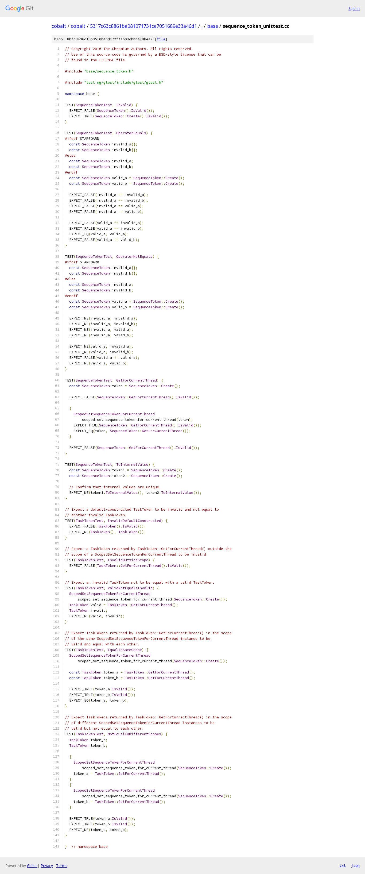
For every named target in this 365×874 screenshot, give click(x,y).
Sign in (354, 8)
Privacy (47, 865)
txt (342, 865)
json (355, 865)
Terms (61, 865)
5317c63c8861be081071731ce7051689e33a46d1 (143, 26)
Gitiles (32, 865)
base (212, 26)
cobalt (59, 26)
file (161, 39)
